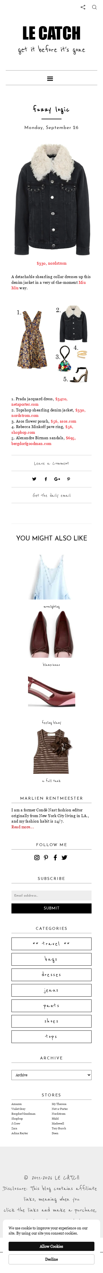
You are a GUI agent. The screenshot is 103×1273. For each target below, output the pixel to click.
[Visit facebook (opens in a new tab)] (45, 479)
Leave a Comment (51, 463)
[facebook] (56, 858)
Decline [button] (51, 1259)
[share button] (94, 7)
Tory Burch (59, 1128)
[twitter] (65, 858)
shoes (51, 1021)
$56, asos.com (63, 421)
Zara (14, 1128)
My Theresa (59, 1104)
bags (51, 959)
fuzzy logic (51, 109)
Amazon (16, 1104)
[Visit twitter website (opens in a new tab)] (34, 479)
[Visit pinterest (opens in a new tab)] (68, 479)
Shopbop (17, 1118)
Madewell (58, 1123)
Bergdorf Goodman (23, 1114)
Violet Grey (18, 1109)
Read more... (22, 827)
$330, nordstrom (52, 263)
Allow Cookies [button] (51, 1246)
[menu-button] (51, 78)
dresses (52, 974)
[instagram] (37, 858)
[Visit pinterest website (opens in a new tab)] (24, 155)
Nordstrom (59, 1114)
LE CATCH (51, 32)
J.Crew (15, 1123)
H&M (55, 1118)
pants (51, 1005)
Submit (52, 908)
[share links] (83, 7)
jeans (51, 990)
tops (52, 1036)
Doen (55, 1133)
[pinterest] (47, 858)
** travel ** (51, 943)
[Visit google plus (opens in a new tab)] (57, 479)
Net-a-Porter (60, 1109)
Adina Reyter (19, 1133)
